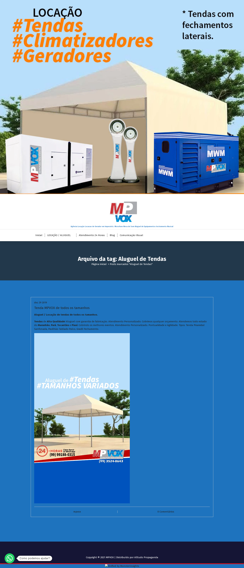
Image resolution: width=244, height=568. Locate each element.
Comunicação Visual (131, 235)
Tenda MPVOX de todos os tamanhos (62, 308)
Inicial (38, 235)
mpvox (77, 511)
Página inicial (99, 264)
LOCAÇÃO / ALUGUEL (59, 235)
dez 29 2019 (40, 302)
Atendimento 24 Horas (92, 235)
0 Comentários (166, 511)
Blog (112, 235)
